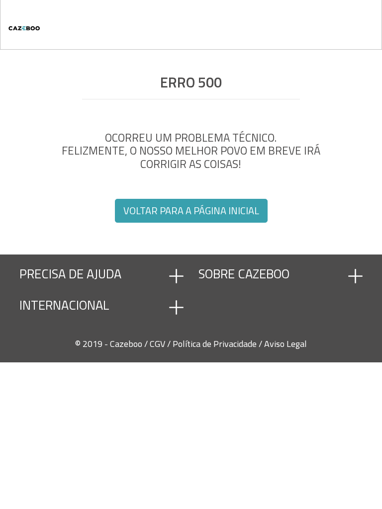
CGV (158, 343)
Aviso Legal (285, 343)
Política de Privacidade (216, 343)
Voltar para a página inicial (191, 210)
